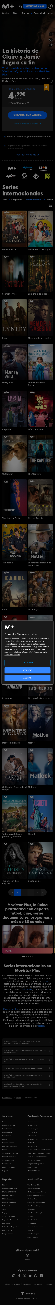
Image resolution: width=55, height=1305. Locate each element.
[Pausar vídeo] (51, 34)
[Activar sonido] (51, 40)
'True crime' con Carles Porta (39, 1153)
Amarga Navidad (34, 1132)
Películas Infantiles (9, 1146)
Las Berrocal (32, 1146)
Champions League (9, 1188)
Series (5, 13)
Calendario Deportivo (10, 1227)
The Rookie (7, 562)
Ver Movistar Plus (34, 1185)
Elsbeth (32, 834)
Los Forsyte (33, 609)
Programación (7, 1234)
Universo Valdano (9, 1202)
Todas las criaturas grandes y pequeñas (12, 835)
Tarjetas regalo (33, 1234)
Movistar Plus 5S (34, 1171)
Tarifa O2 (31, 1230)
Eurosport (6, 1223)
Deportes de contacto (10, 1220)
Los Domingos (33, 1129)
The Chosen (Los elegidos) (10, 882)
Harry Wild (7, 382)
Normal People (35, 518)
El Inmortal (32, 1136)
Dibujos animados (34, 1160)
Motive (31, 743)
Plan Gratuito (33, 1220)
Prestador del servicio (11, 1284)
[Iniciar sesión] (50, 6)
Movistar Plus (10, 1008)
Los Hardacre (9, 249)
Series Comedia (8, 1160)
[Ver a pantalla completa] (51, 45)
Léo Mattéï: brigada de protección (39, 564)
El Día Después (8, 1199)
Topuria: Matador (8, 1216)
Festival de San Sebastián (37, 1157)
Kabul (5, 609)
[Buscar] (20, 6)
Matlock (32, 787)
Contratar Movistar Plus (36, 1202)
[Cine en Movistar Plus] (27, 939)
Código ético (32, 1199)
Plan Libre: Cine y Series (37, 1213)
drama (45, 981)
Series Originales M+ (10, 1153)
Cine (15, 13)
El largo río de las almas (40, 698)
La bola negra (33, 1125)
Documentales (7, 1164)
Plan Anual (32, 1223)
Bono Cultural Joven (35, 1227)
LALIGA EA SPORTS (9, 1192)
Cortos (4, 1139)
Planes (30, 1216)
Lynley (5, 338)
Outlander (7, 474)
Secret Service (9, 294)
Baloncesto (6, 1206)
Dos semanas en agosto (40, 249)
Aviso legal (27, 1284)
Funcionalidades (34, 1188)
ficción (41, 1025)
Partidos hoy (7, 1230)
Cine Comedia (7, 1132)
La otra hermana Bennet (36, 383)
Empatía (6, 429)
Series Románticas (9, 1157)
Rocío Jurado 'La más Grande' (39, 1150)
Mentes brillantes (11, 743)
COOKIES (49, 1284)
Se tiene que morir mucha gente (40, 1139)
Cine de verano (8, 1143)
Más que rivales (36, 429)
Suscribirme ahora (35, 6)
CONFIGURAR (28, 663)
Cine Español (7, 1129)
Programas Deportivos (36, 1164)
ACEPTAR (27, 678)
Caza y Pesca (32, 1167)
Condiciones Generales (36, 1195)
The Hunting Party (11, 518)
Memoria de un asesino (39, 338)
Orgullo (5, 1171)
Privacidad (38, 1284)
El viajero (7, 698)
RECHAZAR (27, 670)
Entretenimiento (8, 1167)
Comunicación (33, 1237)
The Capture (34, 474)
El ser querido (33, 1122)
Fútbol (25, 13)
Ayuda (27, 1259)
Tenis (4, 1209)
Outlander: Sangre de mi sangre (14, 788)
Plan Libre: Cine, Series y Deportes (37, 1207)
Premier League (8, 1195)
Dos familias (34, 881)
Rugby (4, 1213)
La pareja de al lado (38, 294)
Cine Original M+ (8, 1125)
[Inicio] (8, 6)
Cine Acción (6, 1136)
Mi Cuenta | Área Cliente (37, 1192)
